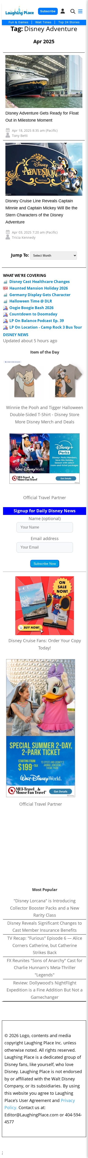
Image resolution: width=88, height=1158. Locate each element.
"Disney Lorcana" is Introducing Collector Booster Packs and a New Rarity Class (44, 908)
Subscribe (47, 11)
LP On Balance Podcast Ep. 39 (36, 320)
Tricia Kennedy (23, 237)
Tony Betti (20, 135)
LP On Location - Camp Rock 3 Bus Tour (45, 327)
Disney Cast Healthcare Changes (39, 281)
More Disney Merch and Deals (44, 422)
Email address (45, 538)
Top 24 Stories (69, 22)
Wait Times (43, 22)
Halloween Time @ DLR (30, 301)
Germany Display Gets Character (39, 294)
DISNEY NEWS (15, 335)
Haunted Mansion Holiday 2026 (38, 288)
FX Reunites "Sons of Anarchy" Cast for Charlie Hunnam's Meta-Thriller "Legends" (44, 968)
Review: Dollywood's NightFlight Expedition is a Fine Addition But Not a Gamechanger (45, 990)
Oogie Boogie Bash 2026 (31, 307)
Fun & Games (18, 22)
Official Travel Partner (44, 497)
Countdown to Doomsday (33, 314)
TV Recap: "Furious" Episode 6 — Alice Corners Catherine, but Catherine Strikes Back (44, 945)
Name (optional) (45, 518)
